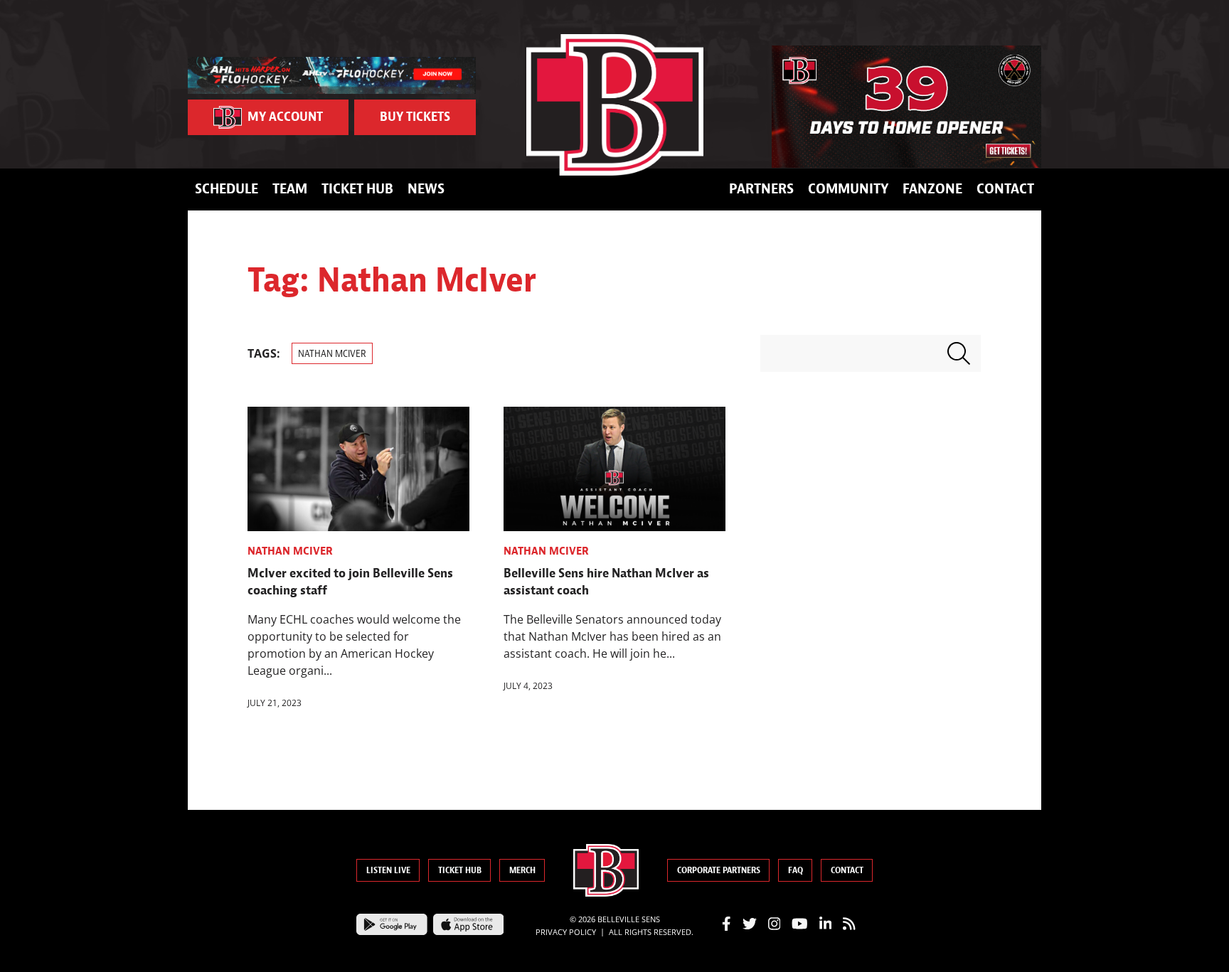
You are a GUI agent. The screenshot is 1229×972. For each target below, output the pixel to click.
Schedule (226, 189)
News (426, 189)
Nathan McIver (332, 354)
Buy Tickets (415, 117)
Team (289, 189)
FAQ (795, 870)
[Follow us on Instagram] (774, 922)
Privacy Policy (566, 931)
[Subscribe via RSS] (849, 922)
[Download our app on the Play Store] (391, 923)
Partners (761, 189)
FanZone (932, 189)
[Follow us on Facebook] (726, 922)
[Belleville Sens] (614, 105)
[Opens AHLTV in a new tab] (332, 74)
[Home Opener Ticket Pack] (906, 107)
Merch (522, 870)
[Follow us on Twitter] (750, 922)
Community (848, 189)
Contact (1005, 189)
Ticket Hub (357, 189)
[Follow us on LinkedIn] (825, 922)
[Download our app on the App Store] (468, 923)
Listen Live (388, 870)
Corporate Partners (718, 870)
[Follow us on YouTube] (800, 922)
